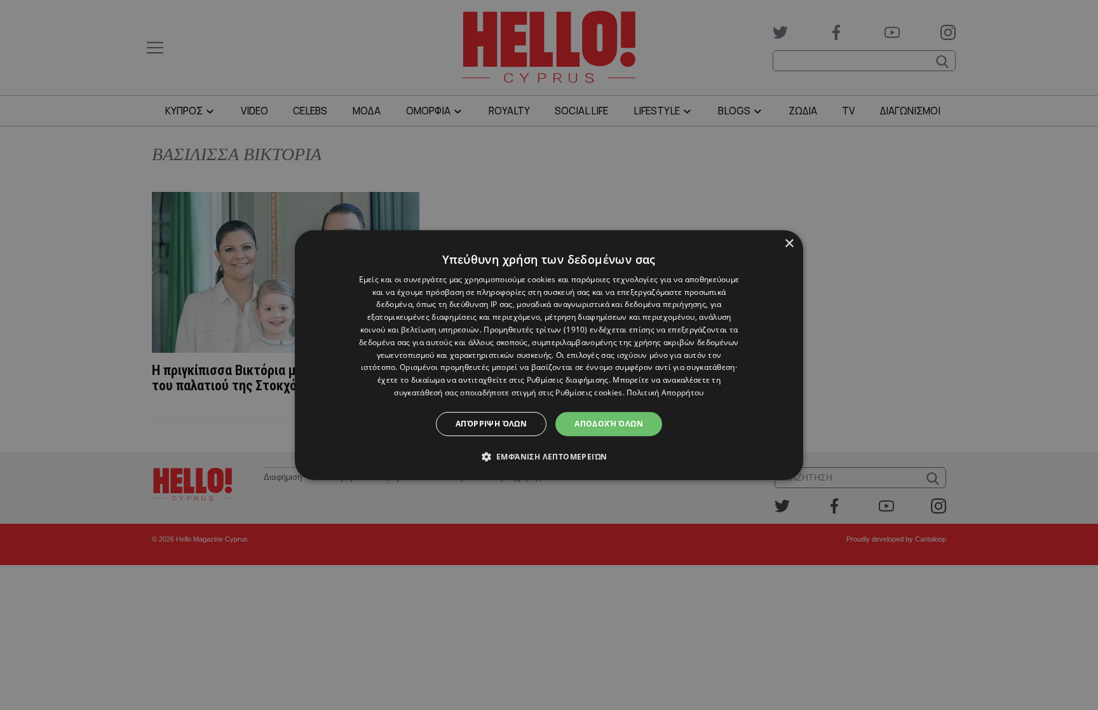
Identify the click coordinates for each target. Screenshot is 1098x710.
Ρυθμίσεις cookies (588, 392)
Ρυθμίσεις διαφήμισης (568, 379)
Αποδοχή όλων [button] (608, 423)
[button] (549, 456)
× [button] (789, 244)
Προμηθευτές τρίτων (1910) (536, 329)
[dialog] (549, 355)
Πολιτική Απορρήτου (665, 392)
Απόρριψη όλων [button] (491, 423)
